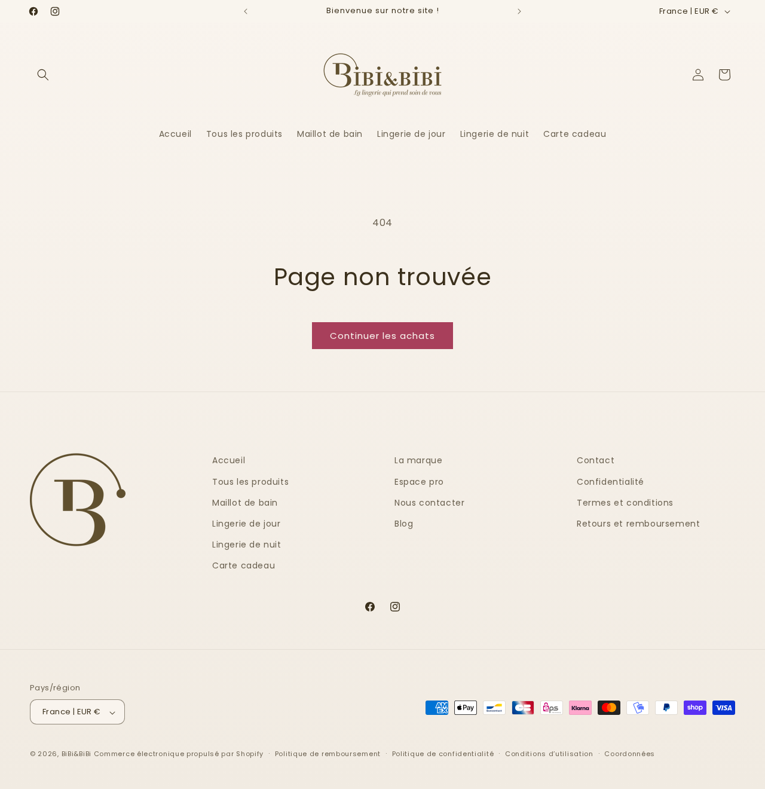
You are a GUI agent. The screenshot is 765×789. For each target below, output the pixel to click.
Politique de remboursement (328, 754)
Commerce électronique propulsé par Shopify (179, 754)
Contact (595, 460)
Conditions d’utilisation (549, 754)
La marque (418, 460)
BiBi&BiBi (76, 754)
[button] (43, 75)
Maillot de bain (245, 502)
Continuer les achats (382, 335)
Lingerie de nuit (246, 545)
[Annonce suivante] (519, 11)
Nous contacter (429, 502)
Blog (403, 524)
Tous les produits (250, 481)
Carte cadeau (243, 565)
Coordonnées (629, 754)
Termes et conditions (625, 502)
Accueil (228, 460)
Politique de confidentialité (443, 754)
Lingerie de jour (246, 524)
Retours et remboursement (638, 524)
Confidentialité (610, 481)
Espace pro (419, 481)
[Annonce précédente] (245, 11)
